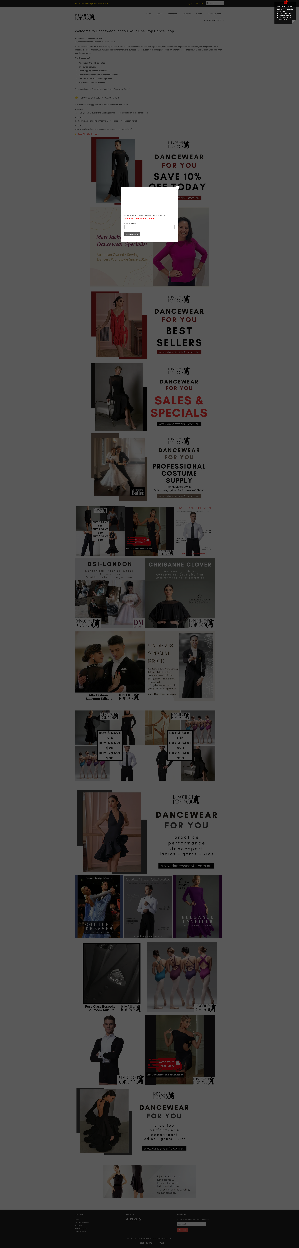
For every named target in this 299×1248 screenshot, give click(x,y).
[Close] (177, 188)
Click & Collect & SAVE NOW (285, 18)
